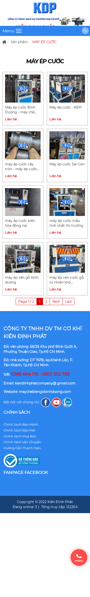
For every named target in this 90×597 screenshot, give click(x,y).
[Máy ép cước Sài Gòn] (67, 145)
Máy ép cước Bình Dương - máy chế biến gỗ (20, 110)
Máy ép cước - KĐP (65, 107)
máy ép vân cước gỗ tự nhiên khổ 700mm (66, 280)
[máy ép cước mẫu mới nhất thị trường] (67, 202)
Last (68, 301)
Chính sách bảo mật (19, 430)
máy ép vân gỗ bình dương (21, 279)
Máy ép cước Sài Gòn (67, 164)
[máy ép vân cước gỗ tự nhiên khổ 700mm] (67, 259)
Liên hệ (11, 119)
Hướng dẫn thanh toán (22, 448)
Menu (8, 31)
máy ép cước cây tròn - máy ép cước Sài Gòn (21, 167)
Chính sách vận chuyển (22, 442)
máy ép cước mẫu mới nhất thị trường (66, 223)
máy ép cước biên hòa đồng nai (20, 223)
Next (56, 301)
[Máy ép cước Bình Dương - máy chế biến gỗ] (23, 89)
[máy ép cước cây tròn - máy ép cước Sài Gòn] (23, 145)
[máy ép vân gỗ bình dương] (23, 259)
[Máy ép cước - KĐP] (67, 89)
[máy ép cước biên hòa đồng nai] (23, 202)
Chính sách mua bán (20, 436)
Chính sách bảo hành (21, 424)
